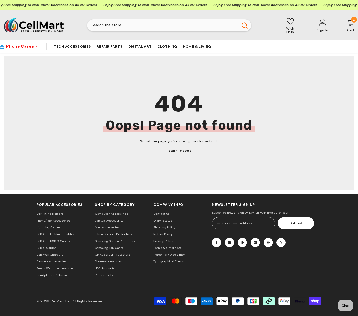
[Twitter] (281, 242)
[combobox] (162, 25)
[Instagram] (229, 242)
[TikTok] (255, 242)
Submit (296, 223)
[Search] (169, 25)
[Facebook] (216, 242)
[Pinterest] (242, 242)
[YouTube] (268, 242)
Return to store (179, 151)
